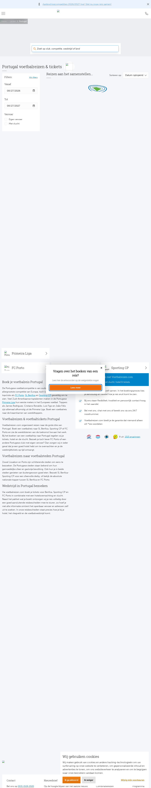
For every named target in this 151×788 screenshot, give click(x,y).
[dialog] (75, 379)
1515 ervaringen (132, 436)
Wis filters (33, 77)
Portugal (23, 21)
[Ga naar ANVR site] (96, 437)
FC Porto (19, 395)
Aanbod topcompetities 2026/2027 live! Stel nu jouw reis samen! (77, 4)
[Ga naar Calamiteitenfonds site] (105, 437)
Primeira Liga (8, 402)
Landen (13, 21)
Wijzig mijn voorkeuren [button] (132, 780)
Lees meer (75, 387)
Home (4, 21)
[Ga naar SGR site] (87, 437)
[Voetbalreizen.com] (75, 13)
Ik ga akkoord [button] (71, 780)
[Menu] (4, 13)
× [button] (101, 368)
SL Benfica (30, 395)
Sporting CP (45, 395)
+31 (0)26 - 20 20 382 (146, 13)
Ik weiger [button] (88, 780)
